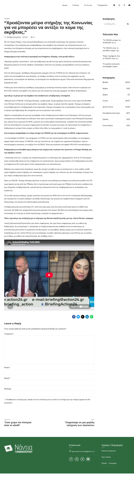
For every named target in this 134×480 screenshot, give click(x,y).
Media (105, 82)
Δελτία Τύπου (108, 107)
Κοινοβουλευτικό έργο (111, 113)
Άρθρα (105, 88)
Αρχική (64, 5)
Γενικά (6, 18)
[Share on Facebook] (74, 317)
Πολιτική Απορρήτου (109, 451)
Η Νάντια (75, 5)
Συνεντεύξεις (108, 125)
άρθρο (105, 95)
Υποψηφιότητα (102, 5)
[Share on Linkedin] (87, 317)
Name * (7, 368)
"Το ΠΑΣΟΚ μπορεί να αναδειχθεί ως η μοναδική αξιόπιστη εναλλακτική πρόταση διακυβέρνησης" (112, 41)
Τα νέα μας (88, 5)
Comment (9, 334)
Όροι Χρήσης (106, 457)
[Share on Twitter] (78, 317)
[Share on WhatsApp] (91, 317)
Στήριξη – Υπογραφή (109, 463)
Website (7, 389)
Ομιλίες (105, 119)
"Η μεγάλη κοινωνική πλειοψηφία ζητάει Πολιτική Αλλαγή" (111, 65)
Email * (7, 378)
